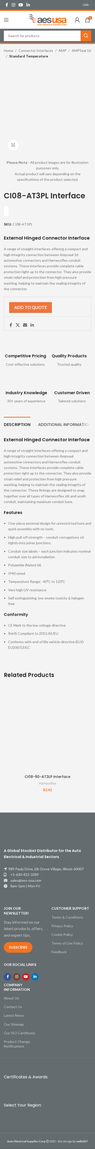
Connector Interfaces (35, 50)
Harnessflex (47, 783)
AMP (62, 50)
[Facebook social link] (7, 5)
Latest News (14, 1015)
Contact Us (13, 1007)
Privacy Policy (62, 926)
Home (8, 50)
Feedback (59, 952)
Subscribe (18, 947)
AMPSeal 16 (81, 50)
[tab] (17, 424)
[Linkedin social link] (28, 5)
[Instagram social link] (13, 5)
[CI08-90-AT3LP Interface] (47, 728)
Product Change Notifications (17, 1043)
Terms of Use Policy (67, 943)
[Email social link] (25, 325)
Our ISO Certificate (19, 1033)
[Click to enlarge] (13, 145)
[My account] (77, 20)
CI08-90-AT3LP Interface (47, 776)
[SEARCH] (86, 36)
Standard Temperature (28, 56)
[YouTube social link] (21, 5)
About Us (11, 998)
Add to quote (30, 307)
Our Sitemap (14, 1024)
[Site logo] (48, 19)
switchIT (82, 1141)
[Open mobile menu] (6, 20)
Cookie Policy (62, 934)
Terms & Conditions (67, 917)
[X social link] (17, 325)
